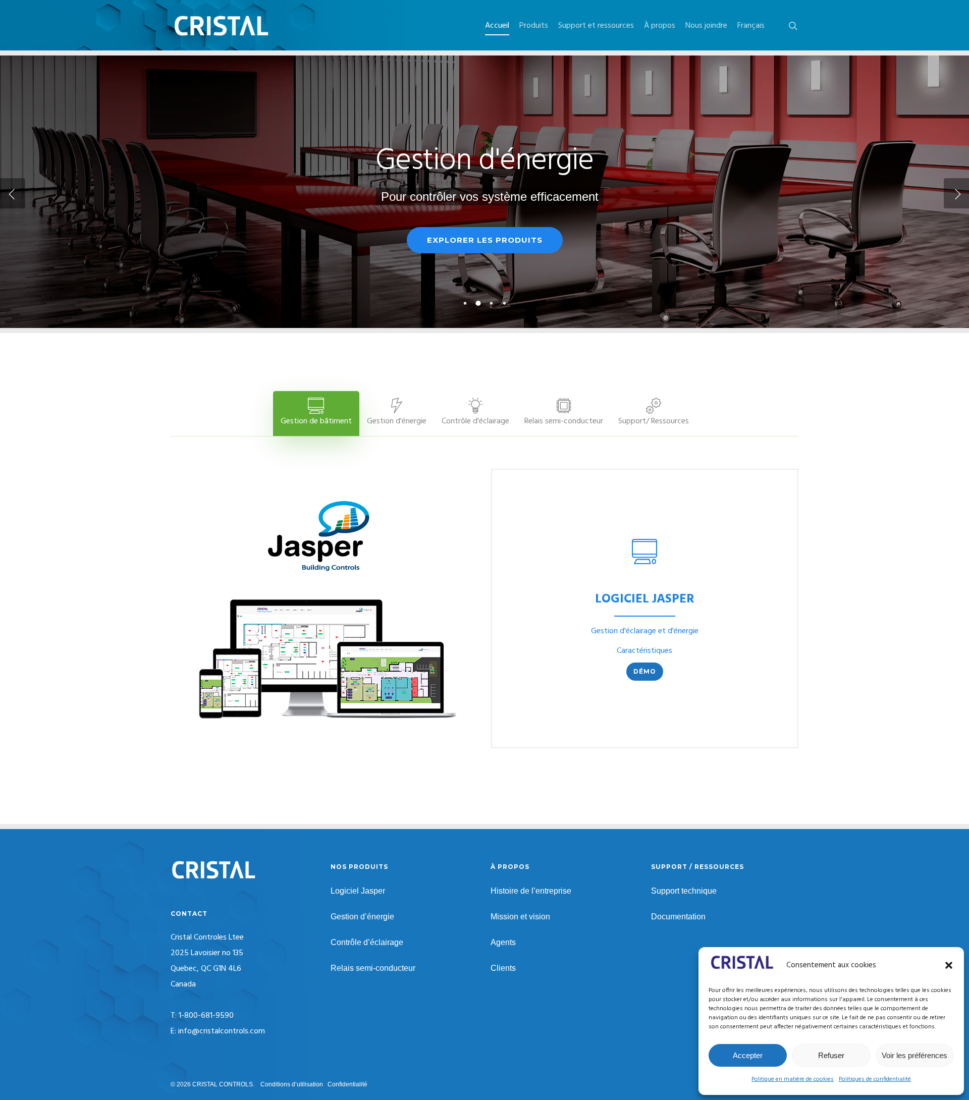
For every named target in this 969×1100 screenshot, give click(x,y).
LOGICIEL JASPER (644, 599)
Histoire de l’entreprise (531, 891)
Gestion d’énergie (362, 916)
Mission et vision (520, 916)
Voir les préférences (914, 1055)
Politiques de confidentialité (875, 1079)
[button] (949, 965)
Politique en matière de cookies (792, 1079)
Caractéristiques (644, 650)
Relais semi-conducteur (373, 968)
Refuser (831, 1055)
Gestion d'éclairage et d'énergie (644, 631)
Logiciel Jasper (358, 891)
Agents (503, 942)
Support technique (684, 891)
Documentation (678, 916)
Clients (503, 968)
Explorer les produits (485, 240)
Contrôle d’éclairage (367, 942)
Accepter (748, 1055)
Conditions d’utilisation (291, 1084)
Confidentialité (347, 1084)
